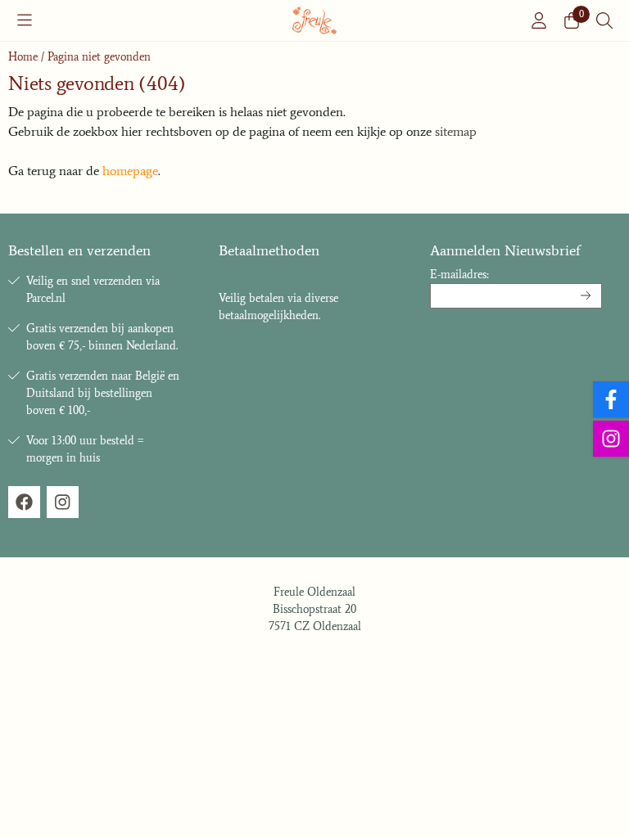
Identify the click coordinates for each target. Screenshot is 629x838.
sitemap (456, 131)
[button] (24, 20)
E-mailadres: (459, 275)
